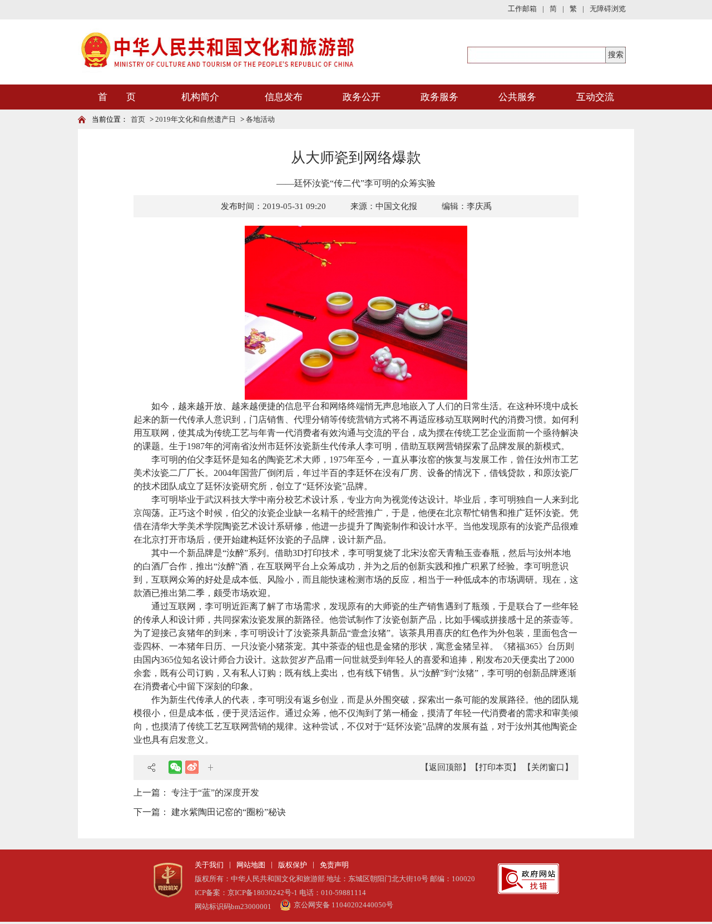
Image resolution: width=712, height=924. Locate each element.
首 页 (117, 97)
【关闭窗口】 (548, 767)
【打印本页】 (496, 767)
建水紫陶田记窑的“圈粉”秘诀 (228, 812)
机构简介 (200, 97)
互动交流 (595, 97)
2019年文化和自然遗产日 (195, 119)
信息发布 (284, 97)
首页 (138, 119)
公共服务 (517, 97)
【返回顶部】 (446, 767)
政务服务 (439, 97)
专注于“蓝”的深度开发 (215, 792)
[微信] (175, 767)
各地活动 (260, 119)
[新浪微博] (192, 767)
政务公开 (361, 97)
